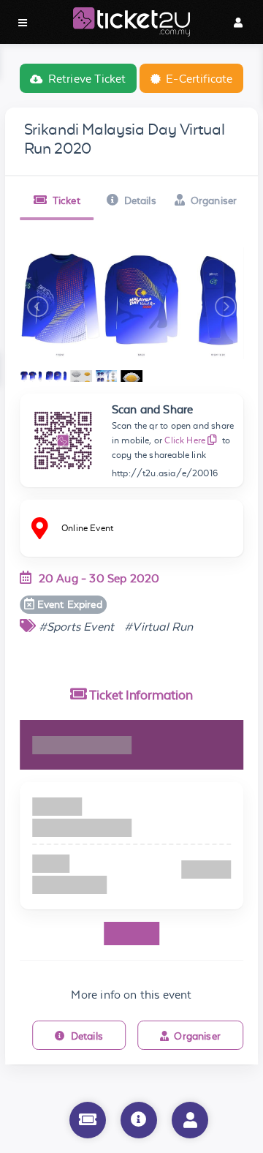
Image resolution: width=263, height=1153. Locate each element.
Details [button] (140, 200)
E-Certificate (199, 78)
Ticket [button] (66, 200)
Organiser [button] (214, 200)
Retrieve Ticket (87, 78)
